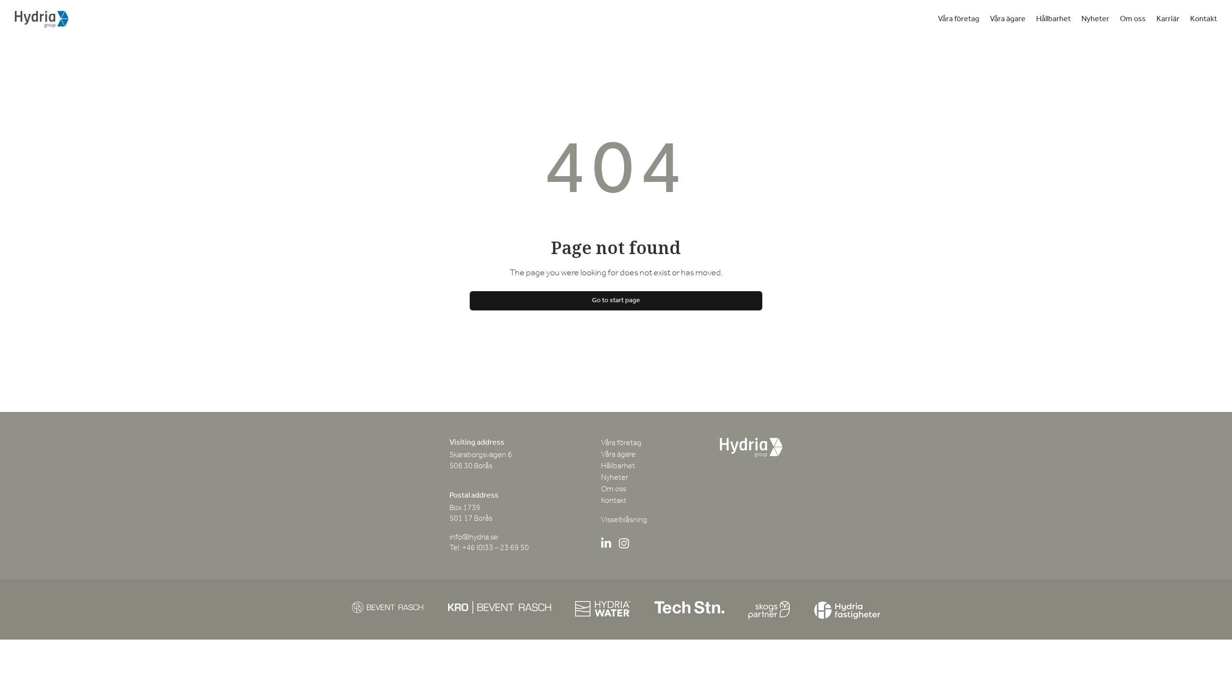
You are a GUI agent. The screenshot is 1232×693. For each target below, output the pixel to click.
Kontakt (1203, 19)
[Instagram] (624, 545)
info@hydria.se (473, 537)
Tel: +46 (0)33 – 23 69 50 (489, 548)
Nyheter (1095, 19)
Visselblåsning (624, 520)
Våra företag (958, 19)
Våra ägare (1008, 19)
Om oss (1133, 19)
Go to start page (616, 300)
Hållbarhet (1053, 19)
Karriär (1168, 19)
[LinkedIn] (606, 545)
